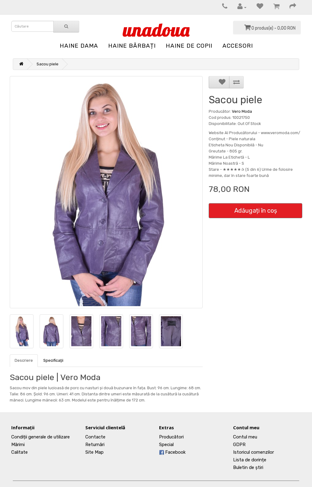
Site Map (94, 452)
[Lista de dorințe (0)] (256, 7)
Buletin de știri (248, 467)
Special (166, 444)
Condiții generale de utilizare (40, 437)
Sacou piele (47, 64)
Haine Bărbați (132, 45)
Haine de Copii (189, 45)
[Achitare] (289, 7)
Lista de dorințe (249, 460)
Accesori (237, 45)
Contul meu (245, 437)
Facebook (175, 452)
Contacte (95, 437)
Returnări (95, 444)
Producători (171, 437)
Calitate (19, 452)
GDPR (239, 444)
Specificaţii (53, 360)
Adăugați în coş (255, 210)
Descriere (24, 360)
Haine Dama (79, 45)
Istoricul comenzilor (253, 452)
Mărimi (18, 444)
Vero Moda (242, 111)
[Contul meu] (238, 7)
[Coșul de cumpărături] (273, 7)
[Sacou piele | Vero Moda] (106, 192)
